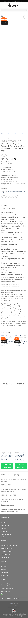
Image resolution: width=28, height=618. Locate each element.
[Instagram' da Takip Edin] (5, 584)
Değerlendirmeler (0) (8, 208)
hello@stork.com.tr (7, 588)
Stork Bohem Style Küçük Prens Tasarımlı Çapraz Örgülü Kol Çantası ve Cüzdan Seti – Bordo (7, 456)
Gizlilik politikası (18, 606)
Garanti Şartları (5, 554)
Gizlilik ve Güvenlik (7, 551)
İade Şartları (5, 557)
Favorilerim (4, 572)
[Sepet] (26, 5)
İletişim (3, 528)
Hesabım (4, 566)
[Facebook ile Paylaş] (5, 196)
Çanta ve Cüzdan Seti (13, 191)
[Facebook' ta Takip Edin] (2, 584)
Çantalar (12, 139)
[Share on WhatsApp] (2, 196)
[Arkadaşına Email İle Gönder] (11, 196)
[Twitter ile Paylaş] (8, 196)
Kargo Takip (5, 575)
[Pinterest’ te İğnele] (14, 196)
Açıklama (4, 205)
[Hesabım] (21, 5)
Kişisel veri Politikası (7, 548)
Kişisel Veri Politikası (14, 607)
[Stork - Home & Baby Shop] (13, 5)
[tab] (14, 205)
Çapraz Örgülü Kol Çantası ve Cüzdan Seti (12, 141)
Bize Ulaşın (4, 531)
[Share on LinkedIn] (16, 196)
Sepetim (4, 569)
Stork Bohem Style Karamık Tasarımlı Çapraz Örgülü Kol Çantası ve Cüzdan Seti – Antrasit (20, 456)
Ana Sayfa (4, 139)
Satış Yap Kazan (6, 534)
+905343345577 (6, 591)
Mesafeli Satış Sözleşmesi (9, 545)
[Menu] (2, 5)
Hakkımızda (5, 525)
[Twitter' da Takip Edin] (8, 584)
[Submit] (25, 10)
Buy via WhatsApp (7, 466)
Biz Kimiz (4, 522)
